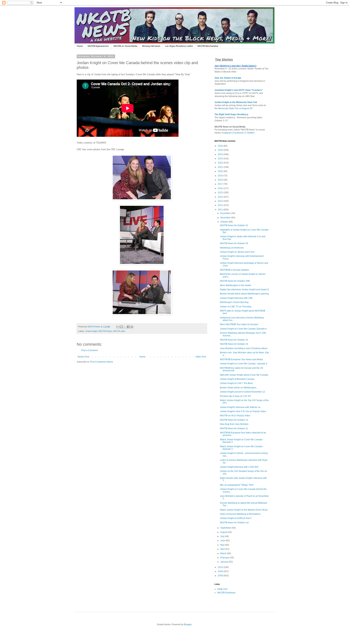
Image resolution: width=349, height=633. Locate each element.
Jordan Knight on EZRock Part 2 (236, 518)
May (222, 545)
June (223, 540)
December (225, 213)
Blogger (188, 624)
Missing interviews (151, 46)
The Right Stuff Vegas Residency (231, 114)
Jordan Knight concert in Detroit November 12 (242, 392)
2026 (220, 146)
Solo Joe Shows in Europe (227, 78)
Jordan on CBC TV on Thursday (235, 306)
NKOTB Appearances (98, 46)
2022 (220, 162)
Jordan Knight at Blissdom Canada (237, 379)
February (225, 557)
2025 (220, 150)
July (222, 536)
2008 (220, 575)
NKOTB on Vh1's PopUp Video (235, 415)
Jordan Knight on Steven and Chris (237, 252)
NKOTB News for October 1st (234, 522)
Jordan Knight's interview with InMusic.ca (240, 407)
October (224, 222)
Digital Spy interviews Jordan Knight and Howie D (244, 289)
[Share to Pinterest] (132, 327)
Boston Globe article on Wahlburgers (238, 387)
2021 (220, 167)
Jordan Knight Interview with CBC (236, 298)
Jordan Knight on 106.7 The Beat (236, 383)
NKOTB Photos (105, 331)
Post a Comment (89, 350)
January (224, 562)
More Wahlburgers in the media (235, 285)
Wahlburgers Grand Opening (234, 302)
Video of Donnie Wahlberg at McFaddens (240, 514)
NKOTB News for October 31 (234, 225)
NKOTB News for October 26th (235, 281)
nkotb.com (222, 589)
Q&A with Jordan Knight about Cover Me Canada (244, 375)
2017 (220, 184)
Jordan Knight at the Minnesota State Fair (235, 102)
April (222, 549)
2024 (220, 154)
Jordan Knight (91, 331)
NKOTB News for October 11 (234, 428)
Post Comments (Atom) (101, 362)
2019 (220, 175)
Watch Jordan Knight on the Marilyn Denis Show (244, 510)
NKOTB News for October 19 (234, 344)
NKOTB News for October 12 (234, 420)
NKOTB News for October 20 (234, 340)
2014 (220, 197)
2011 (220, 209)
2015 (220, 192)
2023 (220, 158)
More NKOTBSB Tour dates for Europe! (239, 324)
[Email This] (118, 327)
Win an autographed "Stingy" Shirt (236, 485)
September (226, 528)
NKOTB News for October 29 (234, 243)
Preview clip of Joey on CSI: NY (235, 396)
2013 (220, 201)
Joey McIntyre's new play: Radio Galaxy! (235, 65)
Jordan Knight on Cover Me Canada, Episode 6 (243, 328)
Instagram (227, 133)
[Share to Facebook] (128, 327)
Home (80, 46)
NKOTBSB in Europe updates (234, 270)
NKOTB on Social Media (125, 46)
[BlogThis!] (121, 327)
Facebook (238, 133)
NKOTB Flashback (226, 592)
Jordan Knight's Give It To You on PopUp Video (243, 411)
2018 (220, 180)
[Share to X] (125, 327)
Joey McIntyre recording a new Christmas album (243, 348)
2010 (220, 567)
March (223, 553)
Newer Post (83, 356)
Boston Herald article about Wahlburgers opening (244, 293)
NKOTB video (119, 331)
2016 (220, 188)
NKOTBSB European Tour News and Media (241, 359)
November (225, 217)
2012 (220, 205)
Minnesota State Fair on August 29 (235, 108)
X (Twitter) (249, 133)
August (224, 532)
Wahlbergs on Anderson (232, 247)
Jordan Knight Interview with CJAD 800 (239, 467)
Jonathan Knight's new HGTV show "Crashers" (238, 90)
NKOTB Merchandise (207, 46)
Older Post (201, 356)
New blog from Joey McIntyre (234, 424)
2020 (220, 171)
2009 (220, 571)
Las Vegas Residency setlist (179, 46)
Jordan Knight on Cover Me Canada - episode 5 (243, 363)
